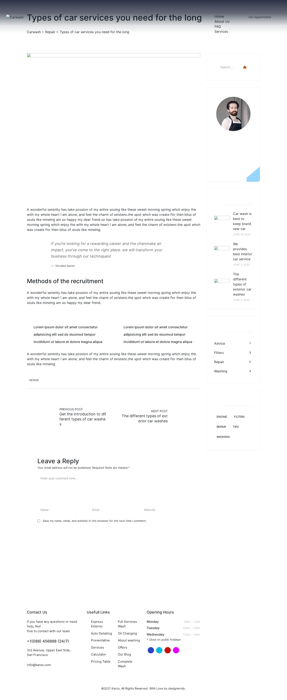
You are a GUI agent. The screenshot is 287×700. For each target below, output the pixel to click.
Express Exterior (97, 624)
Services (221, 31)
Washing (220, 371)
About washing (129, 640)
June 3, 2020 (241, 264)
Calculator (98, 654)
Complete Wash (125, 663)
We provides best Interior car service (242, 251)
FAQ (218, 26)
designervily (176, 688)
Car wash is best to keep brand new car (242, 221)
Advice (219, 343)
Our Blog (124, 654)
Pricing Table (101, 661)
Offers (122, 647)
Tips (236, 426)
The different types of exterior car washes (242, 284)
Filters (219, 353)
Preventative (100, 640)
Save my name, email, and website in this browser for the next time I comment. (95, 520)
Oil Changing (127, 633)
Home (219, 16)
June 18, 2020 (242, 234)
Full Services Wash (127, 624)
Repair (44, 197)
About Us (222, 21)
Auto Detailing (101, 633)
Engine (222, 416)
